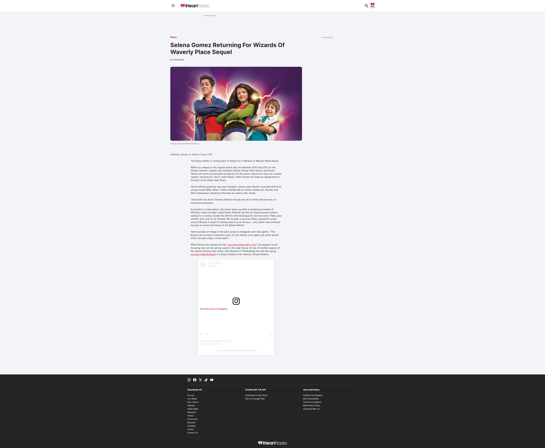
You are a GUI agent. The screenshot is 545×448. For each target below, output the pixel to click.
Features (191, 422)
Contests (191, 426)
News (173, 37)
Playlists (191, 405)
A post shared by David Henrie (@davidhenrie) (236, 350)
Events (190, 429)
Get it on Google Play (255, 398)
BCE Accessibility (311, 398)
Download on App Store (256, 395)
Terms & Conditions (312, 402)
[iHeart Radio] (372, 5)
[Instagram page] (189, 379)
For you (190, 395)
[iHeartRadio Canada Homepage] (195, 6)
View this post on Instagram (213, 309)
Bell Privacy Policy (311, 405)
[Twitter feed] (200, 379)
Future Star (192, 419)
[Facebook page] (194, 379)
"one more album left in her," (242, 244)
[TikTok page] (206, 379)
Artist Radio (192, 409)
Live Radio (192, 398)
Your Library (193, 402)
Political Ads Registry (313, 395)
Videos (190, 415)
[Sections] (173, 6)
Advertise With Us (311, 409)
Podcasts (191, 412)
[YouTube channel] (211, 379)
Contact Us (192, 432)
